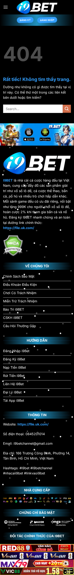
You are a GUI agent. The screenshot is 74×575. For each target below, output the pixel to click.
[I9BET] (37, 7)
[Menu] (5, 7)
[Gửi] (67, 109)
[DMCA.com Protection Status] (13, 245)
